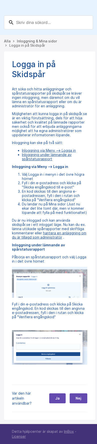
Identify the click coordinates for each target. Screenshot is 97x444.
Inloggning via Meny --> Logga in (49, 150)
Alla (7, 41)
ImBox (69, 431)
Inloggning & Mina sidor (37, 41)
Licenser (19, 436)
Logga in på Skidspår (27, 45)
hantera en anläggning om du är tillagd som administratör (49, 235)
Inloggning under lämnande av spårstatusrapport (47, 156)
